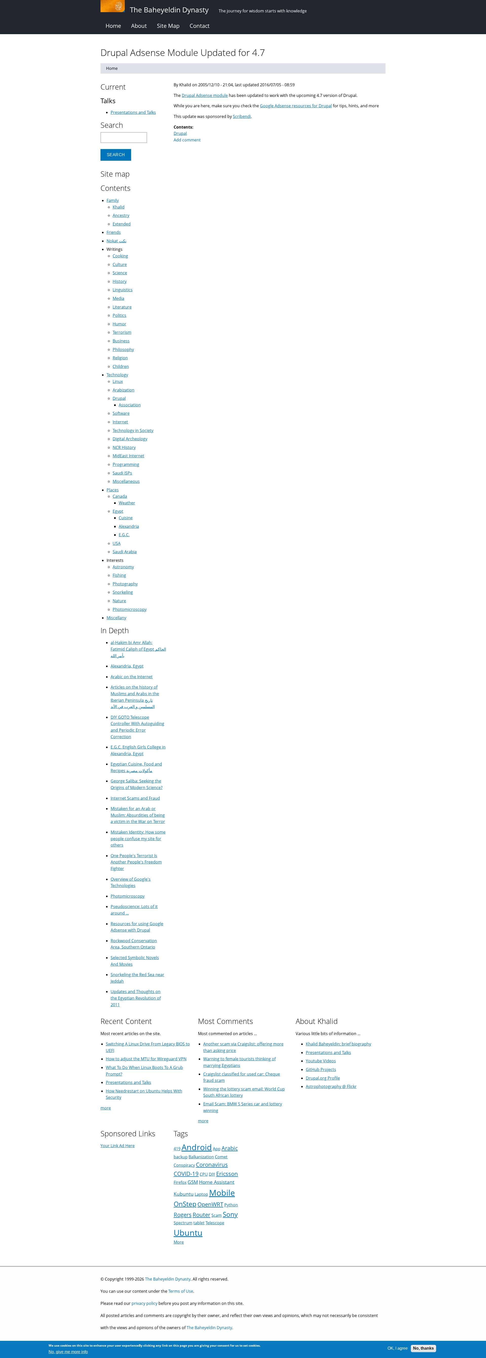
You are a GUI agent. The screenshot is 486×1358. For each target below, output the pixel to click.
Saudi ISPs (122, 473)
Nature (119, 601)
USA (116, 543)
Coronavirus (212, 1164)
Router (201, 1215)
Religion (120, 358)
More (179, 1242)
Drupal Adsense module (205, 95)
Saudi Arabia (125, 551)
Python (231, 1205)
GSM (193, 1182)
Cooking (120, 256)
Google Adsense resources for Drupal (296, 106)
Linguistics (123, 290)
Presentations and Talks (133, 112)
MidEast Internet (128, 456)
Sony (230, 1214)
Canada (120, 496)
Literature (122, 307)
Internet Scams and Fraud (135, 798)
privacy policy (144, 1303)
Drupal (180, 133)
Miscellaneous (126, 481)
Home (113, 25)
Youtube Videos (321, 1061)
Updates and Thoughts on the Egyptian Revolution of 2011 (136, 998)
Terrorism (122, 332)
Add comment (187, 140)
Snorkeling (123, 592)
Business (121, 341)
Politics (119, 315)
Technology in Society (133, 430)
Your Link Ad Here (117, 1145)
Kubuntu (184, 1193)
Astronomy (123, 567)
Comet (221, 1157)
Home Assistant (216, 1182)
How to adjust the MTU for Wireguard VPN (146, 1059)
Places (113, 490)
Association (130, 405)
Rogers (183, 1215)
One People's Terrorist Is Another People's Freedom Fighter (136, 862)
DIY (212, 1174)
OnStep (185, 1204)
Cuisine (126, 518)
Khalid (119, 207)
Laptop (201, 1194)
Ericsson (227, 1174)
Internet (120, 422)
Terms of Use (180, 1291)
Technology (117, 375)
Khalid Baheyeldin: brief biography (338, 1044)
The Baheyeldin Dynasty (168, 1279)
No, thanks (423, 1348)
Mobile (222, 1192)
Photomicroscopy (130, 609)
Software (121, 413)
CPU (204, 1174)
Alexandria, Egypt (127, 666)
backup (181, 1157)
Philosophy (123, 349)
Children (121, 366)
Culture (120, 264)
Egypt (118, 511)
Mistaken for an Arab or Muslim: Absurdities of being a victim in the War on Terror (138, 815)
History (120, 281)
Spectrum (183, 1223)
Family (113, 200)
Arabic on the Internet (132, 677)
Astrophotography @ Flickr (331, 1086)
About (139, 25)
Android (196, 1147)
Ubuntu (188, 1232)
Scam (216, 1215)
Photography (125, 584)
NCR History (124, 447)
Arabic (229, 1148)
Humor (119, 324)
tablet (199, 1223)
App (216, 1148)
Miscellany (116, 618)
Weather (127, 503)
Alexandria (129, 526)
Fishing (119, 575)
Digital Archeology (130, 439)
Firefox (180, 1182)
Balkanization (201, 1157)
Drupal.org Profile (323, 1078)
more (105, 1108)
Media (118, 298)
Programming (126, 464)
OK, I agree (398, 1348)
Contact (200, 25)
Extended (122, 224)
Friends (114, 232)
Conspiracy (184, 1165)
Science (120, 273)
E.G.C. (124, 535)
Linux (118, 381)
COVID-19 (186, 1174)
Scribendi (242, 116)
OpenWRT (210, 1204)
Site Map (168, 25)
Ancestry (121, 215)
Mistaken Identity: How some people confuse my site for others (138, 838)
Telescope (215, 1223)
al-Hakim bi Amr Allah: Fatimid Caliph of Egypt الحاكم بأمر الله (138, 649)
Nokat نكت (116, 241)
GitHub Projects (321, 1069)
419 (177, 1148)
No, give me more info (68, 1352)
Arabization (123, 390)
